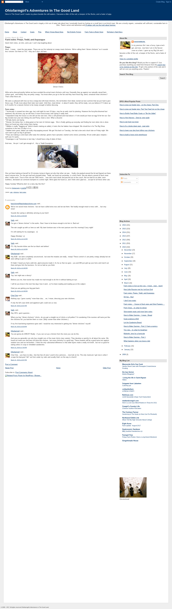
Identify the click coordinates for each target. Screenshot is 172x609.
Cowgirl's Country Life (131, 406)
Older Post (107, 368)
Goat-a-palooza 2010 (131, 319)
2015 (124, 229)
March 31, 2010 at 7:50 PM (19, 347)
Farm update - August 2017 (131, 426)
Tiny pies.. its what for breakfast (135, 330)
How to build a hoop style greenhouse (133, 135)
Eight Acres (126, 424)
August (127, 265)
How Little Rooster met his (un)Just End (138, 289)
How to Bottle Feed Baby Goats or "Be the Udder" (138, 113)
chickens (16, 192)
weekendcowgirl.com (130, 401)
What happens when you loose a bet (137, 341)
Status (124, 380)
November (128, 253)
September (128, 261)
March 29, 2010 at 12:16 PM (19, 249)
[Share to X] (32, 187)
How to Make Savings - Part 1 (135, 337)
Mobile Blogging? (128, 374)
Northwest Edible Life (130, 418)
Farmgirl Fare (127, 435)
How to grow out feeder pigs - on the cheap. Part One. (139, 105)
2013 (124, 236)
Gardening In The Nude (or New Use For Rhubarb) (139, 414)
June (126, 272)
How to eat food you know (129, 122)
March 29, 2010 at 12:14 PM (19, 239)
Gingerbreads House (130, 441)
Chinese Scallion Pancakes (131, 408)
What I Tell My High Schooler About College (137, 420)
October (127, 257)
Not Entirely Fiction (74, 32)
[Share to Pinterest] (37, 187)
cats (11, 192)
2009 (124, 354)
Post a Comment (11, 364)
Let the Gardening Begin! (133, 322)
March (126, 283)
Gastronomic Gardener (131, 429)
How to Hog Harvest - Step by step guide (134, 118)
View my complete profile (129, 59)
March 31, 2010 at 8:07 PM (19, 360)
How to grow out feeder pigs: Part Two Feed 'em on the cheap (142, 109)
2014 (124, 232)
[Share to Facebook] (34, 187)
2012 (124, 240)
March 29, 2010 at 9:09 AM (19, 216)
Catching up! (126, 385)
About (15, 32)
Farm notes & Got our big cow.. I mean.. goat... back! (143, 286)
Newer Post (9, 368)
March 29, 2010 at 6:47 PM (19, 305)
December (128, 250)
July (126, 268)
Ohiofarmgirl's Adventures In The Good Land (42, 10)
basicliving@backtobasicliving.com (23, 204)
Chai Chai (14, 295)
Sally (12, 220)
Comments (127, 182)
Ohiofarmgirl (15, 254)
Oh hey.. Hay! (129, 297)
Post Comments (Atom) (24, 372)
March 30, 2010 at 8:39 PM (19, 326)
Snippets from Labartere (131, 383)
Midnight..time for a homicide (134, 334)
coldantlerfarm (128, 389)
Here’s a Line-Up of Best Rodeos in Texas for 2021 (139, 403)
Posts (125, 178)
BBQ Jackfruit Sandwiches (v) (132, 431)
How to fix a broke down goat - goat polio (134, 126)
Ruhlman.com (127, 395)
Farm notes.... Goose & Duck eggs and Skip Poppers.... (144, 304)
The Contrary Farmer (130, 412)
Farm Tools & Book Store (94, 32)
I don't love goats (130, 300)
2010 (124, 247)
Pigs (39, 32)
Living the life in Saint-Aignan (134, 378)
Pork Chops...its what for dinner (135, 308)
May (126, 276)
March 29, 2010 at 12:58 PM (19, 291)
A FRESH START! (128, 391)
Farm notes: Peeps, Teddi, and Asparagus (139, 293)
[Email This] (27, 187)
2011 (124, 243)
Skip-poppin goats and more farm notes (138, 312)
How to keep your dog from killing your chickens (137, 130)
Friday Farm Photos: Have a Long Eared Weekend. (139, 437)
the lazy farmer (128, 372)
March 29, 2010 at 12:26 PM (19, 268)
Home (7, 32)
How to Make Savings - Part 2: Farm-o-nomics (141, 326)
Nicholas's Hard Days (115, 32)
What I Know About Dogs (54, 32)
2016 (124, 225)
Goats (32, 32)
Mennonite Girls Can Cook (132, 364)
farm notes (23, 192)
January (127, 349)
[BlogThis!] (30, 187)
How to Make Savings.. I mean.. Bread (138, 315)
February (127, 346)
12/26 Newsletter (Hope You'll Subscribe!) (136, 397)
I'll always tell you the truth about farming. (100, 25)
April (126, 279)
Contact (23, 32)
